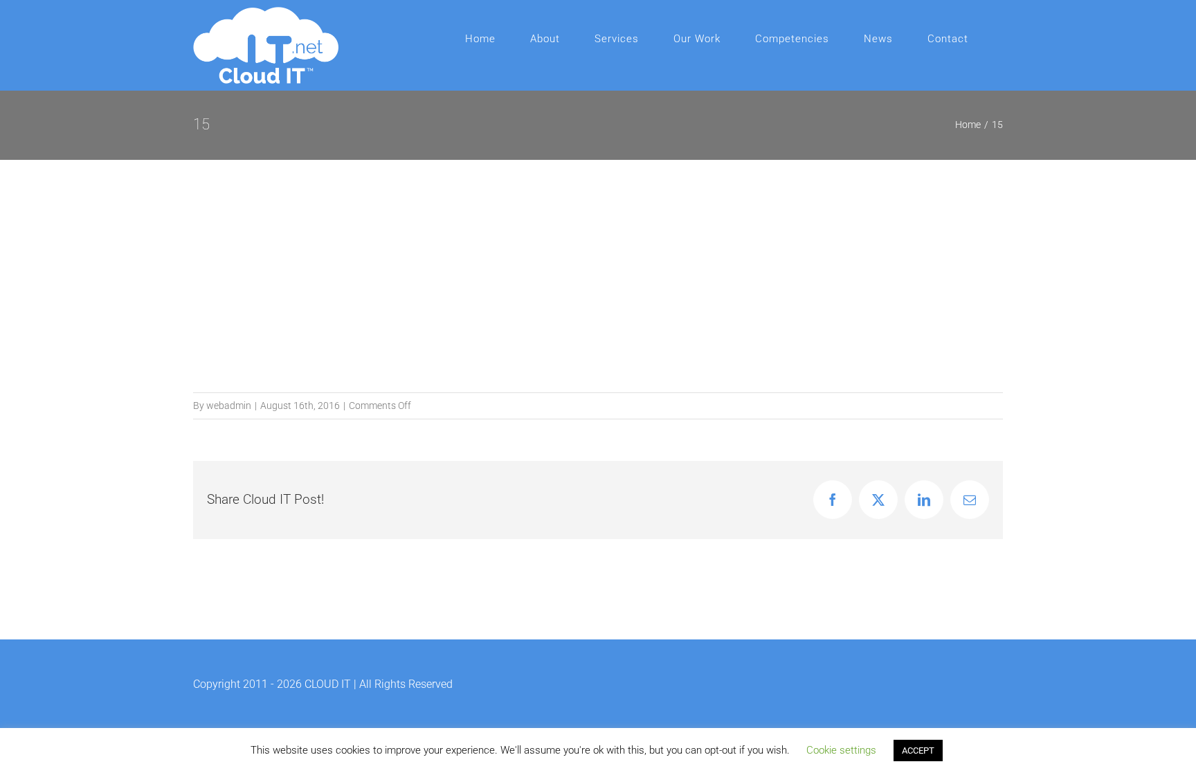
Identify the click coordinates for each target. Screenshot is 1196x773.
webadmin (228, 405)
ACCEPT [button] (918, 750)
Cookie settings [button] (841, 750)
